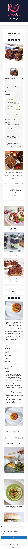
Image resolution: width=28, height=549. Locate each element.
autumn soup (17, 429)
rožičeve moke (17, 106)
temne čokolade (17, 114)
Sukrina (15, 100)
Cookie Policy (14, 547)
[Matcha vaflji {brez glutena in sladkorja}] (14, 216)
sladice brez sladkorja (15, 177)
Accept (14, 537)
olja (15, 102)
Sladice (14, 32)
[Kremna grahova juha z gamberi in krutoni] (14, 492)
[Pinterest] (14, 19)
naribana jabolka (17, 109)
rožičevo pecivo (14, 175)
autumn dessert (17, 172)
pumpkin (8, 431)
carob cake (8, 173)
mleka (15, 108)
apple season (9, 172)
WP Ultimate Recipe (19, 146)
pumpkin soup (14, 432)
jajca (15, 96)
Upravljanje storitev (4, 533)
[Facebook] (11, 19)
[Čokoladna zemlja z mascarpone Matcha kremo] (14, 242)
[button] (26, 524)
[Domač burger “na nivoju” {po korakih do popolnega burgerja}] (14, 521)
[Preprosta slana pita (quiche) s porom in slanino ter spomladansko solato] (14, 460)
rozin (15, 105)
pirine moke (16, 103)
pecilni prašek (17, 110)
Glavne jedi (14, 288)
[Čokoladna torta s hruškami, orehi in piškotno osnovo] (14, 268)
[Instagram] (17, 19)
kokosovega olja (17, 115)
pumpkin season (16, 431)
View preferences (14, 544)
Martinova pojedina (14, 196)
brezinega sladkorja (11, 99)
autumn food (9, 429)
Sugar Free (14, 178)
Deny (14, 540)
